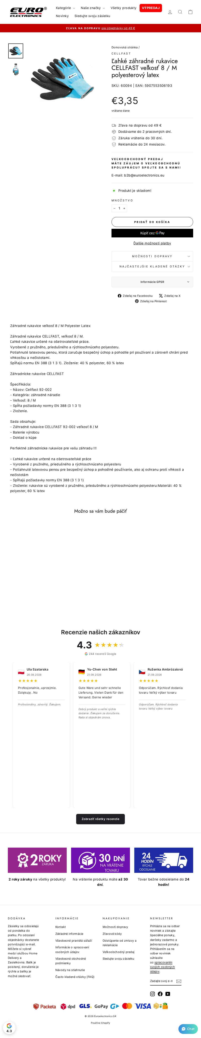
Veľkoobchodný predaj (118, 952)
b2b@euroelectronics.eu (144, 175)
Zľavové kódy (112, 933)
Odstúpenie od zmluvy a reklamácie (119, 943)
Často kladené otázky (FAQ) (75, 976)
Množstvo (122, 200)
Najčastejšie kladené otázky (152, 266)
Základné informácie (69, 933)
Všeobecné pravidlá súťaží (73, 940)
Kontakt (60, 926)
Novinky (62, 16)
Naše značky (91, 8)
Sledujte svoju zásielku (92, 16)
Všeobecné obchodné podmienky (70, 961)
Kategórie (64, 8)
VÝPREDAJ (151, 8)
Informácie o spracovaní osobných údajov (72, 949)
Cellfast (121, 53)
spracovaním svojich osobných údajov (162, 967)
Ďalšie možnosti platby (152, 243)
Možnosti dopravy (152, 256)
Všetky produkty (123, 8)
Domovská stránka (124, 47)
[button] (188, 1029)
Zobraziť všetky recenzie (100, 819)
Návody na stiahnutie (70, 970)
